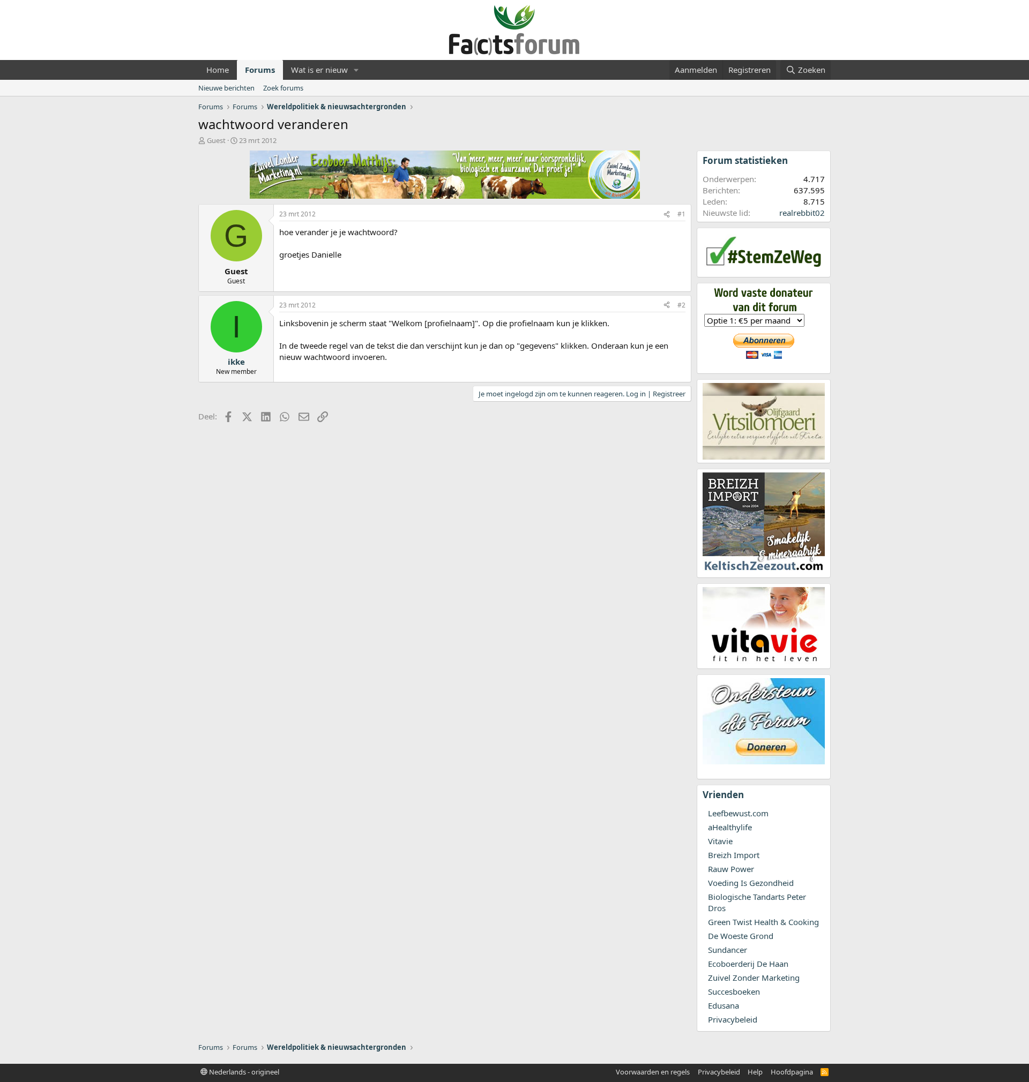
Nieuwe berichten (226, 88)
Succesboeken (734, 991)
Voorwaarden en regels (653, 1072)
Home (217, 69)
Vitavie (720, 841)
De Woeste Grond (740, 935)
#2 (681, 305)
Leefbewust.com (738, 813)
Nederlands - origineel (243, 1072)
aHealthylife (730, 827)
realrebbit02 (802, 212)
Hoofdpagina (792, 1072)
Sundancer (727, 949)
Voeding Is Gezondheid (751, 882)
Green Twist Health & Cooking (763, 921)
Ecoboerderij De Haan (748, 963)
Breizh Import (733, 855)
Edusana (723, 1005)
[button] (356, 70)
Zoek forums (283, 88)
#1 (681, 214)
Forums (260, 69)
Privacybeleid (732, 1019)
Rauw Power (731, 868)
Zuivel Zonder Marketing (754, 977)
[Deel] (667, 214)
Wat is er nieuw (319, 69)
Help (755, 1072)
